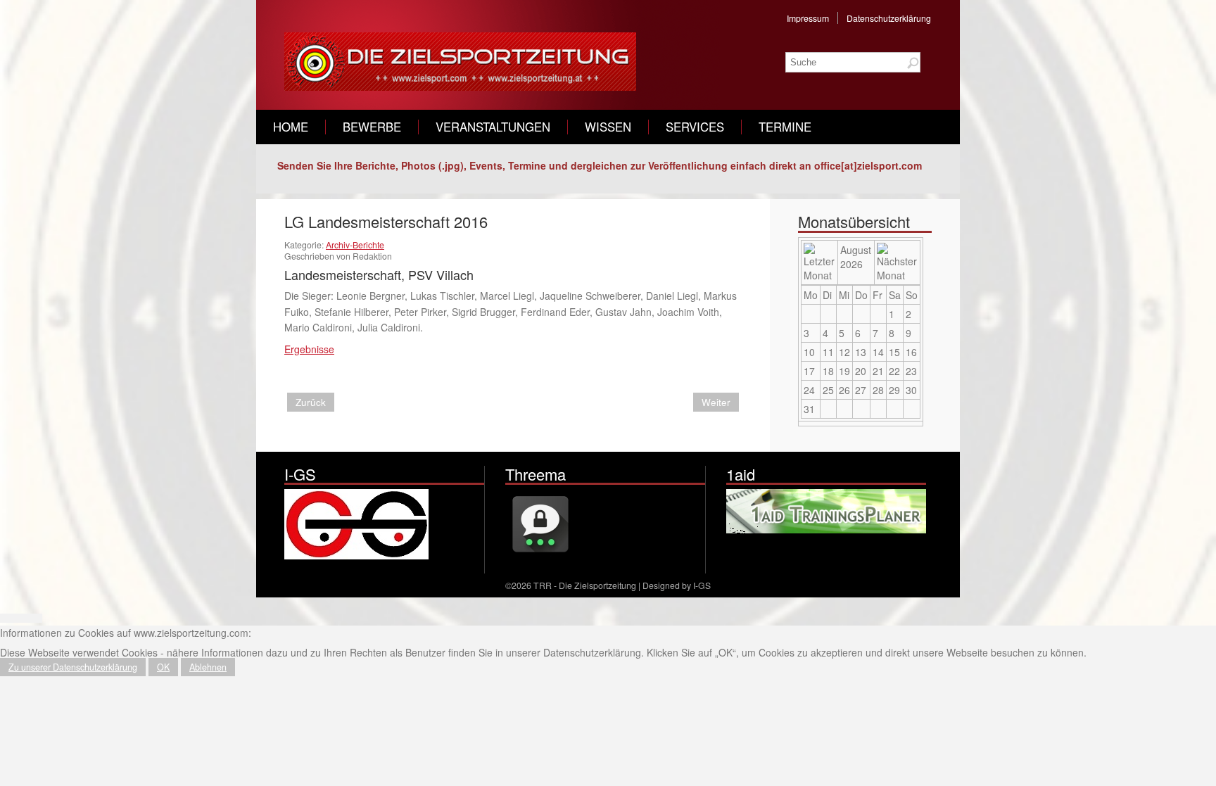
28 (878, 390)
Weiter (716, 402)
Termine (785, 127)
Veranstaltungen (493, 127)
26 (844, 390)
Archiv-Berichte (355, 245)
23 (911, 371)
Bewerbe (372, 127)
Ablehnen (208, 667)
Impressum (808, 18)
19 (844, 371)
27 (860, 390)
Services (695, 127)
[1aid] (828, 529)
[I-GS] (356, 555)
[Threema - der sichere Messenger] (540, 555)
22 (894, 371)
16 (911, 352)
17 (809, 371)
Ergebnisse (309, 349)
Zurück (311, 402)
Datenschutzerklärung (889, 18)
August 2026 (855, 257)
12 (844, 352)
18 (828, 371)
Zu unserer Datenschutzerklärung (72, 667)
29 (894, 390)
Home (290, 127)
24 (809, 390)
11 (828, 352)
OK (163, 667)
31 (809, 409)
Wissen (608, 127)
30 (911, 390)
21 (878, 371)
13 (860, 352)
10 (809, 352)
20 (860, 371)
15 (894, 352)
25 (828, 390)
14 (878, 352)
